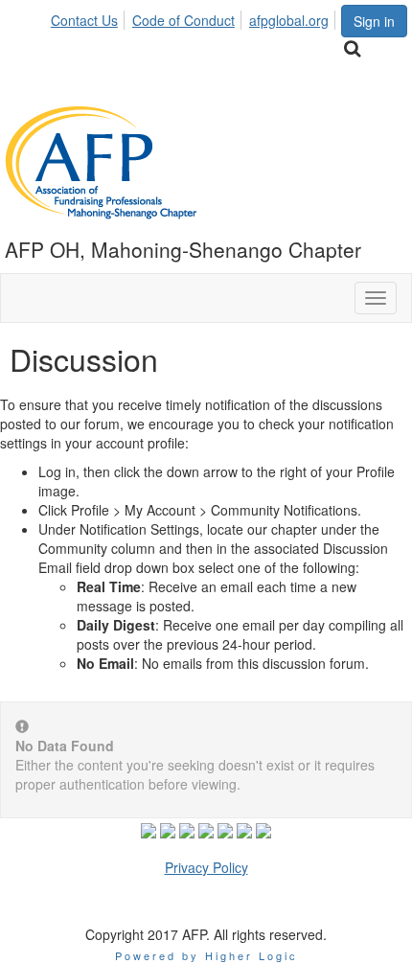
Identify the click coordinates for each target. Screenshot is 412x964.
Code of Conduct (183, 20)
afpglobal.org (289, 20)
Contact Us (84, 20)
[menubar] (195, 17)
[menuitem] (89, 17)
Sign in (374, 21)
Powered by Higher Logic (206, 955)
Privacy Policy (206, 867)
